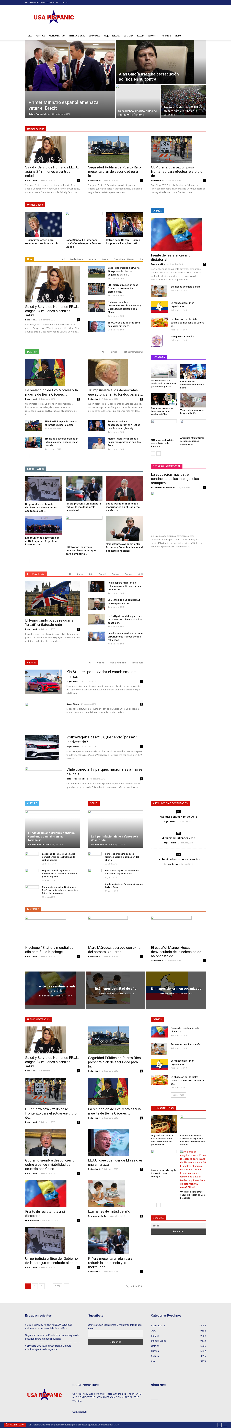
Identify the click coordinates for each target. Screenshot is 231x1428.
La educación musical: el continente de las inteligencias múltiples (175, 478)
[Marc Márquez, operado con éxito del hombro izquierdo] (115, 929)
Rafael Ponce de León (39, 114)
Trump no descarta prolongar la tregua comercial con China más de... (61, 442)
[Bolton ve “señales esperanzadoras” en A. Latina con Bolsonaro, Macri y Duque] (96, 425)
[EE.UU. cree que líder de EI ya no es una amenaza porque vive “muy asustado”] (96, 326)
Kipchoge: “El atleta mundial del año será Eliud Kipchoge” (50, 950)
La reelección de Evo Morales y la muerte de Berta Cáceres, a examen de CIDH (73, 1424)
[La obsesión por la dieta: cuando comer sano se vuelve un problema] (159, 322)
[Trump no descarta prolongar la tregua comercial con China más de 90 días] (33, 442)
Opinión (166, 35)
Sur (141, 259)
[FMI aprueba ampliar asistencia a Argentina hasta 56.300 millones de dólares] (193, 1124)
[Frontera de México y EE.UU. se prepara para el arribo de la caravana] (183, 100)
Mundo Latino (57, 35)
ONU (140, 574)
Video (178, 35)
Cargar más (178, 1094)
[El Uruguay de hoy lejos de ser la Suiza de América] (164, 428)
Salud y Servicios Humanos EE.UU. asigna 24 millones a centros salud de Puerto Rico (48, 1326)
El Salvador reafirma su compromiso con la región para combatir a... (81, 550)
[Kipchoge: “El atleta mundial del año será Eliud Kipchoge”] (52, 929)
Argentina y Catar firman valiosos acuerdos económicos (192, 441)
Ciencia (64, 2)
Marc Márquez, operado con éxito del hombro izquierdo (114, 950)
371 (178, 833)
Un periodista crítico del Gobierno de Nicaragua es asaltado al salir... (41, 507)
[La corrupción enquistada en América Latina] (193, 371)
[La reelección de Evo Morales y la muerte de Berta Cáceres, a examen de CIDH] (52, 372)
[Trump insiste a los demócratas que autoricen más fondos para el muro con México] (115, 372)
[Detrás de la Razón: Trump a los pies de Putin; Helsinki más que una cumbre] (124, 224)
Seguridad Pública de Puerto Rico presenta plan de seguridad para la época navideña (52, 1337)
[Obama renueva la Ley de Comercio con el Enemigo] (164, 1159)
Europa (115, 574)
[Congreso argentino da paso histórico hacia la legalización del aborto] (95, 857)
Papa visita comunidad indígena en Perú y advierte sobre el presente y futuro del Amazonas (60, 890)
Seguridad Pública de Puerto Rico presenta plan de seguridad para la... (114, 171)
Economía (94, 35)
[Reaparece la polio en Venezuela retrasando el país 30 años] (95, 874)
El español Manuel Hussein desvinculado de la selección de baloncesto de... (176, 952)
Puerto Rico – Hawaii (124, 259)
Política (40, 35)
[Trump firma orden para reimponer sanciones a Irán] (43, 224)
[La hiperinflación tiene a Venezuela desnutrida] (115, 829)
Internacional (77, 35)
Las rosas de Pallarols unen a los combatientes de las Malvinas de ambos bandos (58, 857)
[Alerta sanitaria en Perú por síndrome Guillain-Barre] (95, 889)
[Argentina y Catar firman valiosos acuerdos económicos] (193, 427)
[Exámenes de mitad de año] (159, 291)
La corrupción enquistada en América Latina (192, 384)
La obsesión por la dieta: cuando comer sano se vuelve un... (187, 322)
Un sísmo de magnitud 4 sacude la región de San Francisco (192, 1195)
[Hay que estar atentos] (157, 341)
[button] (202, 36)
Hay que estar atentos (183, 336)
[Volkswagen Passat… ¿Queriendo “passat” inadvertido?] (42, 747)
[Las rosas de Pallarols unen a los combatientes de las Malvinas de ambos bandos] (32, 857)
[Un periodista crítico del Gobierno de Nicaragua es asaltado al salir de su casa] (43, 488)
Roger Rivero (72, 681)
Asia (91, 574)
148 (178, 854)
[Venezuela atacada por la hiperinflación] (193, 400)
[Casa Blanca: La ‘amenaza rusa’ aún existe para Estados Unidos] (84, 224)
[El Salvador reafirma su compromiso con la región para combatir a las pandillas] (84, 530)
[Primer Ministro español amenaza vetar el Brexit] (70, 65)
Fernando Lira (158, 264)
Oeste (105, 259)
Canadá (102, 574)
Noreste (92, 259)
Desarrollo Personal (49, 2)
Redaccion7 (31, 956)
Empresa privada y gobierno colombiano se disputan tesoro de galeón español (59, 873)
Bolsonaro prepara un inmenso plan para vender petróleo (162, 411)
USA (30, 35)
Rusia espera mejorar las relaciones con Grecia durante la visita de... (125, 586)
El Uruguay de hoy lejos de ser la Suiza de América (162, 443)
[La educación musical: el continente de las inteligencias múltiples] (178, 512)
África (80, 574)
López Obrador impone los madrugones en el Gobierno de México (123, 507)
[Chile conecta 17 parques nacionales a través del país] (43, 777)
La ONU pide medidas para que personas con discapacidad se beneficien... (125, 619)
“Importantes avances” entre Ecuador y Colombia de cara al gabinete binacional (124, 547)
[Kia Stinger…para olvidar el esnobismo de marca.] (43, 682)
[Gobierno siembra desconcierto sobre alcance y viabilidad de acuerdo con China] (96, 306)
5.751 (57, 1286)
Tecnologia (137, 662)
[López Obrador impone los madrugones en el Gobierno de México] (124, 488)
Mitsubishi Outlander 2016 (178, 838)
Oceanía (129, 574)
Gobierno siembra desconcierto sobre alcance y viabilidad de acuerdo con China (50, 1164)
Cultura (128, 35)
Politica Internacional (133, 352)
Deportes (153, 35)
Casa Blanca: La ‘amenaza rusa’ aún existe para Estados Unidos (83, 243)
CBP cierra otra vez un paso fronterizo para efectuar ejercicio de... (176, 171)
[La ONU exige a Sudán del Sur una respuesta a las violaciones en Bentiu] (96, 604)
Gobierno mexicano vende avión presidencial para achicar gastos (163, 383)
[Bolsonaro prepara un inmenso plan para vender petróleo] (164, 399)
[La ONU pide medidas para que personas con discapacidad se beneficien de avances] (96, 619)
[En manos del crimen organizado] (159, 307)
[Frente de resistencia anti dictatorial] (178, 234)
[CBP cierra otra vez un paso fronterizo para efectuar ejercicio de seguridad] (178, 149)
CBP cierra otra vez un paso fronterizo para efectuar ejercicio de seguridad (48, 1347)
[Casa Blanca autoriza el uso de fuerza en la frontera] (138, 100)
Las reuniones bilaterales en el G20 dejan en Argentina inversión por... (42, 541)
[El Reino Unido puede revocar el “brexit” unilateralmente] (33, 425)
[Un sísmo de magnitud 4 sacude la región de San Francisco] (193, 1169)
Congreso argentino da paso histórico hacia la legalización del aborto (122, 857)
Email (91, 1328)
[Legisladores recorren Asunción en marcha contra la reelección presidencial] (164, 1124)
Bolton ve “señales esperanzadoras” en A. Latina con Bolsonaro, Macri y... (124, 425)
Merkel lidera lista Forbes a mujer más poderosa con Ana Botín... (124, 442)
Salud (140, 35)
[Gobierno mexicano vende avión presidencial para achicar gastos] (164, 371)
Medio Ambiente (118, 662)
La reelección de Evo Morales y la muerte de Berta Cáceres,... (51, 392)
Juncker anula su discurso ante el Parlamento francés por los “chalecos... (125, 636)
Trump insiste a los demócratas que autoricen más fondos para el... (115, 392)
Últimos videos (35, 204)
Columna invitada (107, 993)
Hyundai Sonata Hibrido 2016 (178, 816)
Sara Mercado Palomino (163, 487)
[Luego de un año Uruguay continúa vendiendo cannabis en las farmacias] (52, 829)
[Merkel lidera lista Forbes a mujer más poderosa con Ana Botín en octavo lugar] (96, 443)
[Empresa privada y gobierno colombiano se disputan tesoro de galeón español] (32, 874)
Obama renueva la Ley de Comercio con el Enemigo (163, 1173)
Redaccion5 (31, 180)
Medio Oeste (76, 259)
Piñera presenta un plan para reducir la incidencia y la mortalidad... (83, 507)
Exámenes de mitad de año (186, 286)
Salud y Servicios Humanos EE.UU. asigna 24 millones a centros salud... (52, 171)
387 (178, 812)
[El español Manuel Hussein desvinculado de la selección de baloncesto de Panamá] (178, 929)
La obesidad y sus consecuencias (178, 859)
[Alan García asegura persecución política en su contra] (161, 62)
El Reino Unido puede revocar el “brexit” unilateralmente (50, 622)
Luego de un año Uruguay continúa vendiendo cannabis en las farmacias (51, 836)
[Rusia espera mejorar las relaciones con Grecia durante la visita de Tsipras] (96, 586)
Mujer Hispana (112, 35)
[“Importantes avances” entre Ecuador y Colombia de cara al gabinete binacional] (124, 528)
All (63, 259)
